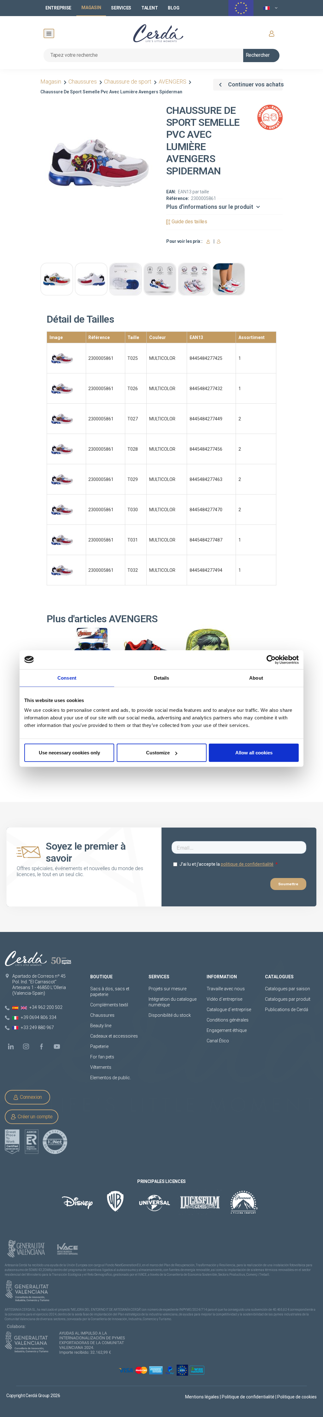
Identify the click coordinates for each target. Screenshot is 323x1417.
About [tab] (256, 677)
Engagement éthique (227, 1030)
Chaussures (82, 81)
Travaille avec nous (226, 988)
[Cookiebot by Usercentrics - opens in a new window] (271, 659)
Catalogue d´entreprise (229, 1009)
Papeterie (99, 1046)
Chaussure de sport (128, 81)
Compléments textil (109, 1004)
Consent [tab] (66, 677)
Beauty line (100, 1025)
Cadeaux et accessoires (114, 1036)
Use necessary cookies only (69, 752)
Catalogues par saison (287, 988)
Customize (158, 752)
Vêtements (100, 1067)
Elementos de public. (110, 1077)
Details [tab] (161, 677)
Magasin (51, 81)
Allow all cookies (254, 752)
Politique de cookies (297, 1396)
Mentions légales (202, 1396)
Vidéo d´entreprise (224, 999)
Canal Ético (218, 1040)
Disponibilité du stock (170, 1015)
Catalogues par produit (287, 999)
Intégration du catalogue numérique (173, 1002)
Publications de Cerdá (286, 1009)
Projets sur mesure (167, 988)
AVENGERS (172, 81)
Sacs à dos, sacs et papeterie (109, 991)
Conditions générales (228, 1019)
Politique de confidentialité (248, 1396)
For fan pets (102, 1056)
